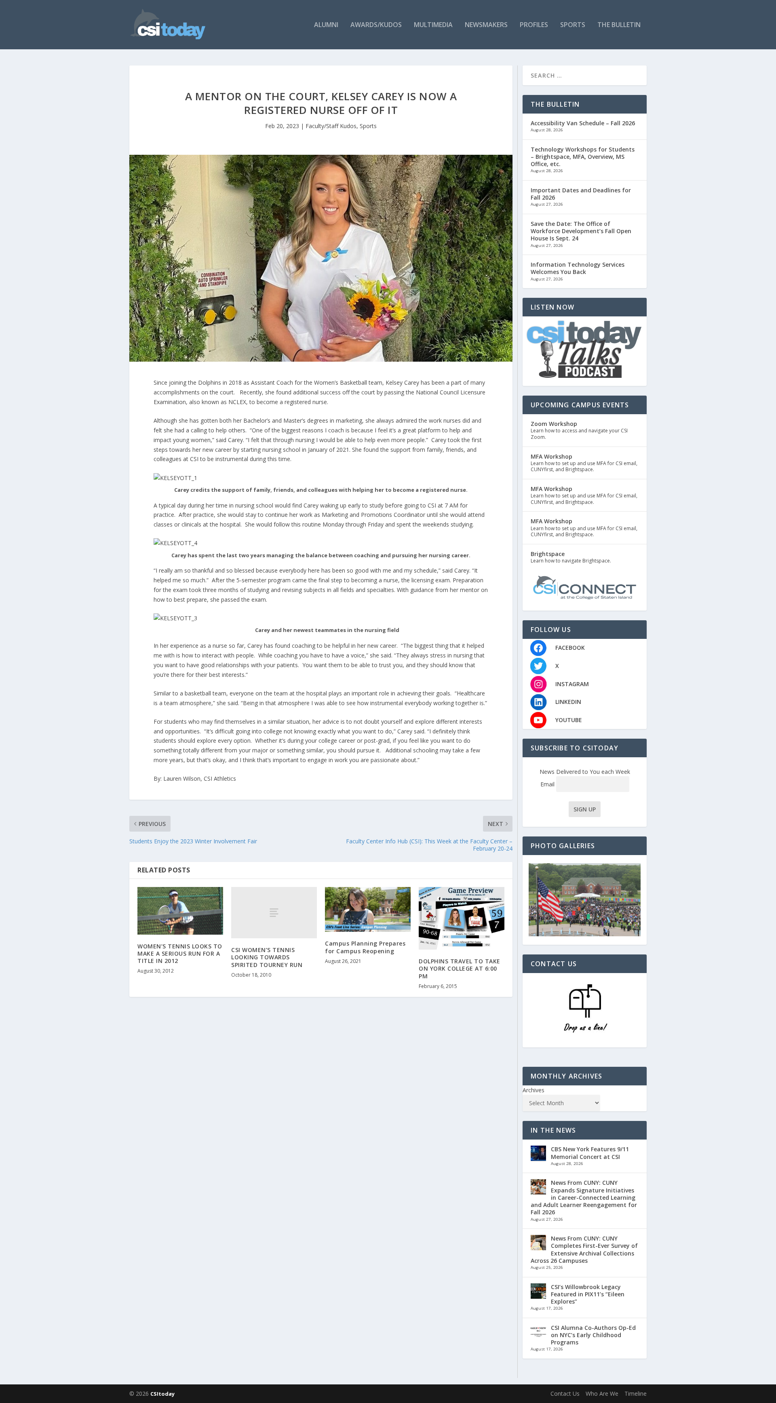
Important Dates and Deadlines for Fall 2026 (581, 193)
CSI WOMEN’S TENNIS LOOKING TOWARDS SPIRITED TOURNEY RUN (266, 957)
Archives (533, 1090)
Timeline (635, 1393)
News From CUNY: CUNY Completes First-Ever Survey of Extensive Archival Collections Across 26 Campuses (584, 1249)
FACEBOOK (570, 647)
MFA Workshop (551, 456)
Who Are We (602, 1393)
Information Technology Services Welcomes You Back (577, 268)
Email (548, 784)
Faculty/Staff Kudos (331, 126)
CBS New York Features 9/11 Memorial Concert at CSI (590, 1152)
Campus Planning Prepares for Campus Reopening (365, 947)
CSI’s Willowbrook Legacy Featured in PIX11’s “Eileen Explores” (587, 1294)
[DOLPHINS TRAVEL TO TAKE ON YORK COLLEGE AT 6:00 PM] (461, 918)
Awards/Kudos (376, 25)
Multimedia (433, 25)
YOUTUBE (568, 720)
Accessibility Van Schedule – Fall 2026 (583, 123)
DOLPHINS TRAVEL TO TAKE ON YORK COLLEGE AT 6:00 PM (459, 968)
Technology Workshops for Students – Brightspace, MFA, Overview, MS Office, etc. (583, 156)
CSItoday (162, 1393)
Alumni (326, 25)
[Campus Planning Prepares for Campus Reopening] (368, 909)
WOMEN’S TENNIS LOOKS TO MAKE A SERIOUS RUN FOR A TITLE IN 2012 (179, 953)
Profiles (534, 25)
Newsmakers (486, 25)
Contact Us (565, 1393)
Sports (572, 25)
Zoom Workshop (554, 424)
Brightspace (548, 554)
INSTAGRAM (572, 684)
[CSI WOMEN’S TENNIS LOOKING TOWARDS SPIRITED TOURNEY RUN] (274, 912)
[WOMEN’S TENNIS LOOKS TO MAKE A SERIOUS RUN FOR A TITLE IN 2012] (180, 911)
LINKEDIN (568, 702)
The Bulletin (619, 25)
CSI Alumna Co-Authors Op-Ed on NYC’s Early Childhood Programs (593, 1335)
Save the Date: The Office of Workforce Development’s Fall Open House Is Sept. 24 (581, 231)
